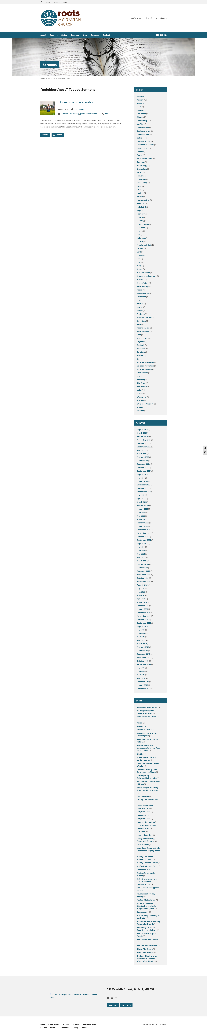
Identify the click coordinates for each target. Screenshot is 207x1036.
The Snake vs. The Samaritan (76, 102)
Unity (139, 390)
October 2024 (142, 467)
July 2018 (140, 668)
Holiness (140, 203)
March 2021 (142, 561)
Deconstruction (143, 141)
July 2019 (140, 630)
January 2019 (142, 650)
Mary (139, 265)
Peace (139, 290)
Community (142, 120)
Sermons (75, 35)
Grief (139, 189)
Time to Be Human (145, 952)
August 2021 (142, 543)
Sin (138, 359)
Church (140, 117)
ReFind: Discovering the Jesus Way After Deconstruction (147, 882)
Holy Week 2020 (143, 812)
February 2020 (143, 606)
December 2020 (143, 571)
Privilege (141, 314)
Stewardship (142, 373)
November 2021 (143, 533)
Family (140, 176)
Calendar (95, 35)
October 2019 (142, 619)
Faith (139, 172)
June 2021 (141, 550)
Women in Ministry (145, 404)
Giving (64, 35)
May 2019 (141, 637)
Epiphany (141, 162)
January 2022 (142, 526)
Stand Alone (142, 912)
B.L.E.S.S (140, 754)
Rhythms (141, 341)
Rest (139, 335)
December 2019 (143, 612)
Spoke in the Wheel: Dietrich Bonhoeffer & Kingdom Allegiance (146, 906)
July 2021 (140, 547)
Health (140, 196)
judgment (141, 238)
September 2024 (144, 471)
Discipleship (74, 114)
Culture (64, 114)
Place (139, 300)
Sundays (54, 35)
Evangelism (142, 169)
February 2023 (143, 505)
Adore (139, 723)
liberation (141, 255)
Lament (140, 248)
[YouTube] (157, 35)
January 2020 (142, 609)
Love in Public (143, 844)
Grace (139, 186)
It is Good (141, 831)
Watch (59, 135)
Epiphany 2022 (143, 796)
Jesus (82, 114)
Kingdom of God (144, 245)
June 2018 (141, 671)
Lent (139, 252)
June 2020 (141, 592)
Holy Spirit (141, 207)
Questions (141, 321)
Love (139, 262)
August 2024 (142, 474)
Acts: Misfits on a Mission (148, 717)
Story (139, 376)
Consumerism (143, 127)
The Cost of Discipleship (147, 939)
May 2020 (141, 595)
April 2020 (141, 599)
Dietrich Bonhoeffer (145, 145)
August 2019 (142, 626)
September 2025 (144, 447)
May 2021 (141, 554)
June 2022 (141, 512)
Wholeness (141, 397)
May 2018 (141, 675)
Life (138, 259)
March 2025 (142, 454)
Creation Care (143, 134)
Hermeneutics (143, 200)
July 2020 (140, 588)
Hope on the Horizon (146, 822)
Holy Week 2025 (143, 815)
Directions (126, 1005)
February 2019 (143, 647)
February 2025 (143, 457)
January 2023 (142, 509)
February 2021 (143, 564)
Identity (140, 217)
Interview (141, 227)
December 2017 (143, 688)
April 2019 (141, 640)
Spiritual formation (145, 366)
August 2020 (142, 585)
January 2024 (142, 481)
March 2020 (142, 602)
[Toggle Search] (41, 2)
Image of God (143, 224)
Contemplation (143, 131)
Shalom (140, 355)
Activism (140, 96)
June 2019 (141, 633)
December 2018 (143, 654)
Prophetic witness (145, 317)
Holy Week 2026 (143, 819)
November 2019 (143, 616)
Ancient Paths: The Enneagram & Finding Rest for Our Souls (148, 748)
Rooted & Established (146, 900)
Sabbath (140, 345)
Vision (139, 393)
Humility (140, 214)
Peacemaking (143, 293)
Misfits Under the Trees (147, 866)
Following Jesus (89, 1024)
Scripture (141, 352)
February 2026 (143, 436)
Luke (107, 114)
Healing (140, 193)
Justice (140, 241)
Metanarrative (92, 114)
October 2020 (142, 578)
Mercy (139, 269)
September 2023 (144, 492)
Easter (139, 155)
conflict (140, 124)
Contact (65, 2)
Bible (139, 107)
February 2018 (143, 682)
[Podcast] (165, 35)
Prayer (140, 310)
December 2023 (143, 485)
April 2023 (141, 498)
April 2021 (141, 557)
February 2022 (143, 523)
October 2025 (142, 443)
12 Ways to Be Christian (147, 707)
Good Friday (142, 183)
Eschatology (142, 165)
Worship (140, 411)
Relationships (143, 331)
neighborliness (64, 78)
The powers (142, 386)
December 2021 (143, 530)
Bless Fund (64, 1028)
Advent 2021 (142, 726)
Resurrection (142, 338)
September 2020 (144, 581)
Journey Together (144, 835)
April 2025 (141, 450)
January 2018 (142, 685)
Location (56, 2)
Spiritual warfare (144, 369)
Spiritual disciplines (145, 362)
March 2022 (142, 519)
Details (45, 135)
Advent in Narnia (144, 730)
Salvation (141, 348)
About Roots (53, 1024)
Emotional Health (144, 158)
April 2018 (141, 678)
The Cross (141, 383)
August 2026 (142, 429)
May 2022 (141, 516)
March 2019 (142, 644)
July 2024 (140, 478)
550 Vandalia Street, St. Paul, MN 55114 (132, 989)
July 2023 (140, 495)
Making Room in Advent (147, 863)
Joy (138, 234)
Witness (140, 400)
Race (139, 324)
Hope (139, 210)
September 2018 (144, 664)
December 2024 (143, 464)
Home (48, 2)
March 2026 (142, 433)
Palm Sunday (142, 286)
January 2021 (142, 568)
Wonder (140, 407)
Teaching (141, 379)
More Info (113, 1005)
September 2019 (144, 623)
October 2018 (142, 661)
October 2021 (142, 536)
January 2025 (142, 460)
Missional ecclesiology (146, 276)
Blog (84, 35)
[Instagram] (161, 35)
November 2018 (143, 657)
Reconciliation (143, 328)
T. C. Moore (79, 109)
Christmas (141, 113)
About (43, 35)
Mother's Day (142, 283)
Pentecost (141, 297)
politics (140, 303)
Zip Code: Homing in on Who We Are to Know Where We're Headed (147, 958)
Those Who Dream (145, 949)
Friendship (141, 179)
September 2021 (144, 540)
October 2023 (142, 488)
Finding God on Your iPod (147, 800)
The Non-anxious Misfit (147, 945)
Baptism (43, 1028)
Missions (140, 279)
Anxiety (140, 103)
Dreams (140, 151)
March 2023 (142, 502)
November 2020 (143, 574)
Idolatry (140, 221)
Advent (140, 100)
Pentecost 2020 (143, 869)
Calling (140, 110)
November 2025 (143, 440)
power (139, 307)
